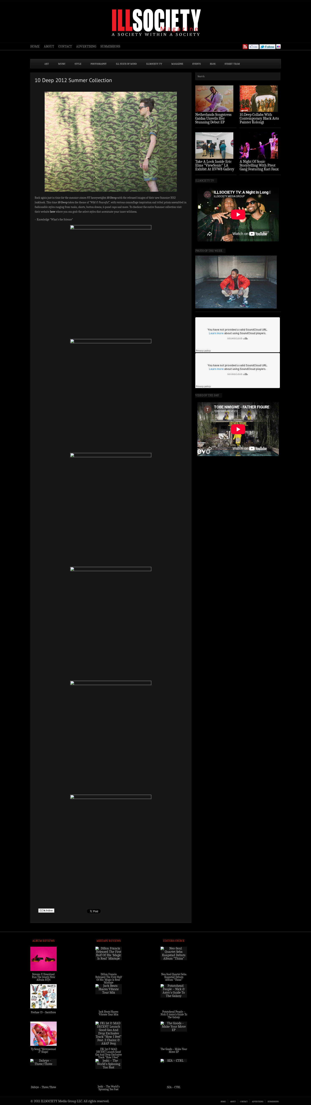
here (52, 211)
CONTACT (65, 46)
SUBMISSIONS (110, 46)
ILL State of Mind (126, 63)
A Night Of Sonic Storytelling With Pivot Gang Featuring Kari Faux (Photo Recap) (259, 167)
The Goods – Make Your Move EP (174, 1050)
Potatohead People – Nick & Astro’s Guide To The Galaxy (174, 1014)
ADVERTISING (86, 46)
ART (46, 63)
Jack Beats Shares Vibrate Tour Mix (108, 1013)
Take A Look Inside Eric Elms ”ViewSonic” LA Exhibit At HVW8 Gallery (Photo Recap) (214, 167)
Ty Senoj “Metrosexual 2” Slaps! (43, 1050)
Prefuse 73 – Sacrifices (43, 1012)
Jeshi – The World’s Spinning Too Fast (109, 1088)
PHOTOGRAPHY (99, 63)
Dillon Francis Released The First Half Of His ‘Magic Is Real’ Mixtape (108, 978)
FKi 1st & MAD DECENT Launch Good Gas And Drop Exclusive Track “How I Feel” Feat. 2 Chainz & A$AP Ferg (108, 1056)
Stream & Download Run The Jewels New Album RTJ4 (43, 977)
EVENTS (196, 63)
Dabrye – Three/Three (43, 1087)
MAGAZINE (177, 63)
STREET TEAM (232, 63)
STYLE (78, 63)
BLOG (212, 63)
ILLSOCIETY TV (154, 63)
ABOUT (49, 46)
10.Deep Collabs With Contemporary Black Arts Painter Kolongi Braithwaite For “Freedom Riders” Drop (260, 122)
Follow (49, 910)
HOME (35, 46)
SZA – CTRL (173, 1087)
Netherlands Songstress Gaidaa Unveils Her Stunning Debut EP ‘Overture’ (213, 120)
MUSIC (61, 63)
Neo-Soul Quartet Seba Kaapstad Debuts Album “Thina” (173, 977)
